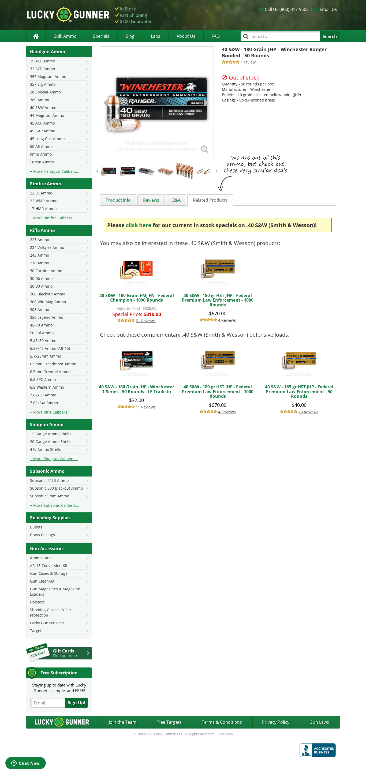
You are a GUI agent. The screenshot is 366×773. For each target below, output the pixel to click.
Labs (155, 36)
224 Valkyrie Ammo (47, 247)
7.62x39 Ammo (43, 394)
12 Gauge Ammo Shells (50, 433)
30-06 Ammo (41, 278)
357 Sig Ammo (42, 84)
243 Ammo (39, 255)
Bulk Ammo (65, 36)
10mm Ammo (42, 161)
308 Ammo (39, 309)
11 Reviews (146, 407)
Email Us (328, 9)
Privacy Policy (275, 722)
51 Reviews (146, 320)
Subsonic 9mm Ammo (49, 495)
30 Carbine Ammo (46, 270)
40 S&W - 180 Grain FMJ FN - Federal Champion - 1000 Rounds (136, 297)
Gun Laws (319, 722)
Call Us (287, 9)
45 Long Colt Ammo (47, 138)
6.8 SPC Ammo (43, 379)
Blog (130, 36)
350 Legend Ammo (46, 317)
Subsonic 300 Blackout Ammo (56, 488)
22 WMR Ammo (43, 200)
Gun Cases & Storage (49, 573)
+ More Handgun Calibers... (54, 171)
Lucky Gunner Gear (47, 622)
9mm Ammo (41, 154)
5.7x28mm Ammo (45, 356)
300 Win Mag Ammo (48, 301)
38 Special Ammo (45, 92)
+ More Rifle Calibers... (50, 412)
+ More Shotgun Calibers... (54, 458)
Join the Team (122, 722)
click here (138, 225)
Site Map (226, 733)
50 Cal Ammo (42, 332)
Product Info (118, 200)
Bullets (36, 527)
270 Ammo (39, 262)
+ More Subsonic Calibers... (54, 505)
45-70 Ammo (41, 325)
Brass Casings (42, 534)
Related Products (210, 200)
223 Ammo (39, 239)
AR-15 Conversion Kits (49, 565)
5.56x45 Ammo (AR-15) (50, 348)
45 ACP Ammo (42, 123)
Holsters (37, 602)
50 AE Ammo (41, 146)
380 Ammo (39, 99)
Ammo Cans (40, 557)
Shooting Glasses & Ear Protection (50, 612)
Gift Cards (65, 653)
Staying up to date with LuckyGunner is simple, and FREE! (59, 687)
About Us (186, 36)
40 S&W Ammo (43, 107)
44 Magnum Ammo (47, 115)
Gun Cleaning (42, 581)
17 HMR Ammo (43, 208)
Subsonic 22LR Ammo (49, 480)
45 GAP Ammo (42, 130)
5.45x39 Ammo (43, 340)
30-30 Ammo (41, 286)
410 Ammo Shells (45, 449)
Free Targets (169, 722)
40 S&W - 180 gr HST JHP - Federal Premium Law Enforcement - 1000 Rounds (217, 300)
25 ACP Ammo (42, 60)
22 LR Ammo (41, 193)
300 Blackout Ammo (47, 294)
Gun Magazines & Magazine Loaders (55, 591)
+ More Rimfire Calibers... (53, 217)
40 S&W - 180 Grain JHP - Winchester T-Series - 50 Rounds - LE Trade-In (136, 389)
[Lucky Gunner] (35, 36)
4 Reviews (227, 320)
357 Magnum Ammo (48, 76)
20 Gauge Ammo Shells (50, 441)
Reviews (151, 200)
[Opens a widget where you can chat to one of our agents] (25, 763)
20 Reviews (308, 411)
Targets (36, 630)
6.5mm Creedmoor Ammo (53, 363)
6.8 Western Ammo (47, 387)
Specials (101, 36)
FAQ (216, 36)
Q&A (176, 200)
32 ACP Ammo (42, 68)
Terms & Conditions (222, 722)
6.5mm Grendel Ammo (50, 371)
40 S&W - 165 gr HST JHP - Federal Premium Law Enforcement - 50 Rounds (299, 391)
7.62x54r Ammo (44, 402)
